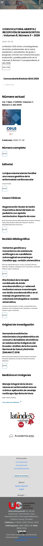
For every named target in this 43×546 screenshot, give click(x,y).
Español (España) (21, 486)
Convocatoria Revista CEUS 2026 (21, 78)
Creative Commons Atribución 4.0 (26, 538)
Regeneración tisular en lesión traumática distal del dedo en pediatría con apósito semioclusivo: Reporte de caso (18, 211)
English (21, 489)
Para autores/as (21, 465)
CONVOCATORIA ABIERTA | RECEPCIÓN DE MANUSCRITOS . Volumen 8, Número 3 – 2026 (21, 32)
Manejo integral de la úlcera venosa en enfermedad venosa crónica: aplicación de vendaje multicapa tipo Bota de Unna (19, 388)
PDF (5, 154)
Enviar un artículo (21, 476)
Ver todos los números (10, 402)
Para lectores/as (21, 462)
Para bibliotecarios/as (21, 469)
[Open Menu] (2, 2)
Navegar (20, 495)
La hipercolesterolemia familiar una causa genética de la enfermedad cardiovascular (19, 176)
